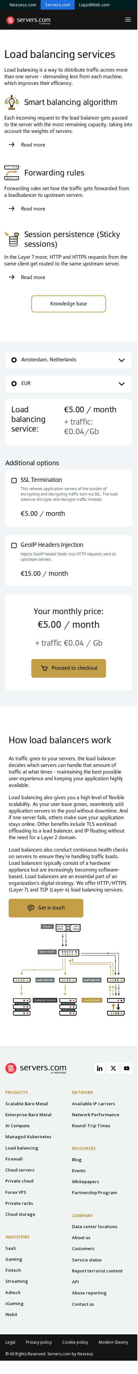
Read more (33, 145)
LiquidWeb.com (94, 5)
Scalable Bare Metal (26, 1104)
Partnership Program (94, 1193)
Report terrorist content (97, 1271)
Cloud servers (19, 1170)
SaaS (10, 1248)
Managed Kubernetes (28, 1137)
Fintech (13, 1270)
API (75, 1282)
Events (79, 1171)
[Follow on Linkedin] (99, 1068)
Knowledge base (68, 303)
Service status (87, 1260)
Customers (83, 1248)
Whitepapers (85, 1182)
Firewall (14, 1159)
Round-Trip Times (91, 1126)
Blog (77, 1160)
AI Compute (17, 1126)
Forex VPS (15, 1192)
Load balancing (21, 1148)
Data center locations (94, 1226)
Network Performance (95, 1115)
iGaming (14, 1303)
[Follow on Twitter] (113, 1068)
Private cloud (19, 1181)
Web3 (11, 1314)
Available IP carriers (93, 1104)
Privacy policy (39, 1342)
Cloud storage (20, 1214)
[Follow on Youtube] (126, 1068)
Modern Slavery (113, 1342)
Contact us (83, 1304)
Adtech (13, 1292)
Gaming (13, 1259)
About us (81, 1237)
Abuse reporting (89, 1293)
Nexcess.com (23, 5)
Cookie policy (75, 1342)
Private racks (19, 1203)
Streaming (16, 1281)
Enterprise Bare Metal (28, 1115)
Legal (10, 1342)
